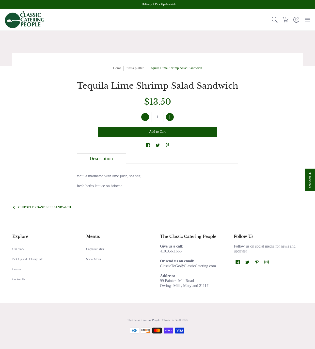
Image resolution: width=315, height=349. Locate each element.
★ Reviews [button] (310, 179)
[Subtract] (145, 117)
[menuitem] (274, 20)
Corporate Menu (95, 249)
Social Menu (93, 259)
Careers (16, 269)
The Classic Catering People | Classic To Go (152, 320)
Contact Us (18, 279)
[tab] (101, 158)
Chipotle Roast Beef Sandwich (44, 207)
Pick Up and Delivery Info (27, 259)
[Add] (170, 117)
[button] (274, 20)
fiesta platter (135, 68)
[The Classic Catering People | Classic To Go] (24, 20)
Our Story (18, 249)
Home (117, 68)
